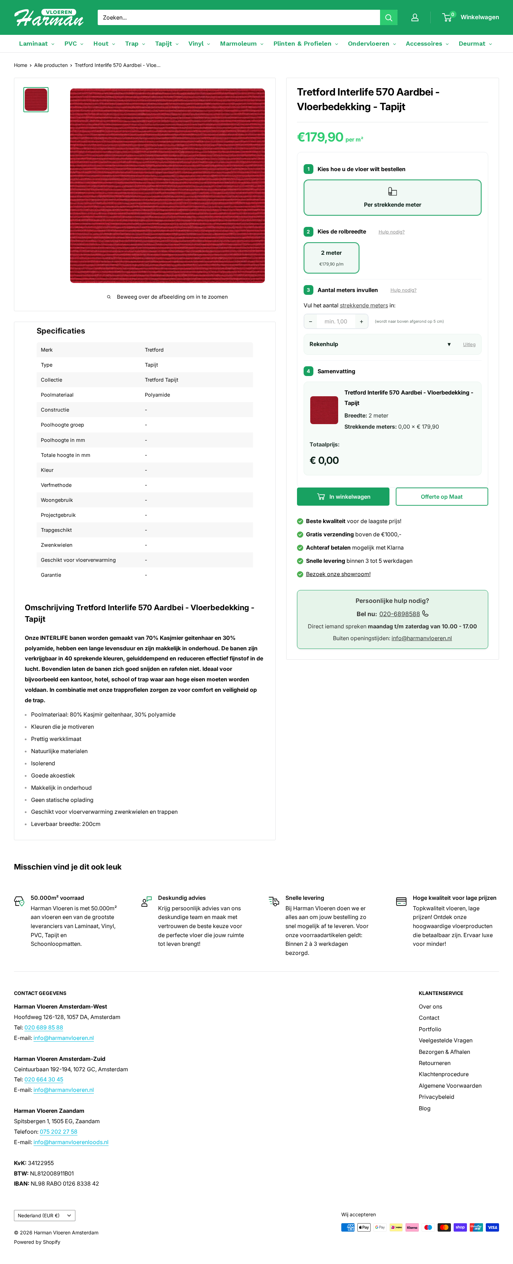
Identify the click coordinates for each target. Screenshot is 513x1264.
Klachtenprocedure (444, 1074)
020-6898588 (399, 613)
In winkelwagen (349, 496)
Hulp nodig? (392, 232)
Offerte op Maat (442, 496)
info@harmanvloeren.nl (422, 638)
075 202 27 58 (58, 1131)
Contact (429, 1017)
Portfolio (430, 1029)
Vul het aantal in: (349, 305)
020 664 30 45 (43, 1079)
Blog (425, 1108)
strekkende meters (364, 305)
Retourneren (435, 1062)
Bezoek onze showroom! (338, 573)
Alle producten (51, 65)
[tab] (393, 197)
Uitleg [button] (469, 344)
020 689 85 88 (43, 1027)
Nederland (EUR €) (39, 1215)
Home (20, 65)
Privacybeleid (436, 1096)
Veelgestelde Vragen (446, 1040)
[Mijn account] (414, 17)
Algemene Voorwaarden (450, 1085)
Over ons (430, 1006)
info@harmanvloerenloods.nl (71, 1142)
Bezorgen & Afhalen (444, 1051)
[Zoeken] (388, 17)
